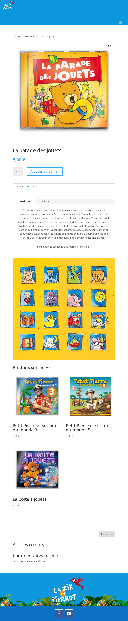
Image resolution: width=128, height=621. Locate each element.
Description (24, 201)
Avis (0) (46, 201)
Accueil (16, 36)
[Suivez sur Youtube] (69, 613)
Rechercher (107, 534)
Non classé (27, 36)
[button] (110, 46)
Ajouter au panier (44, 171)
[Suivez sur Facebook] (59, 613)
